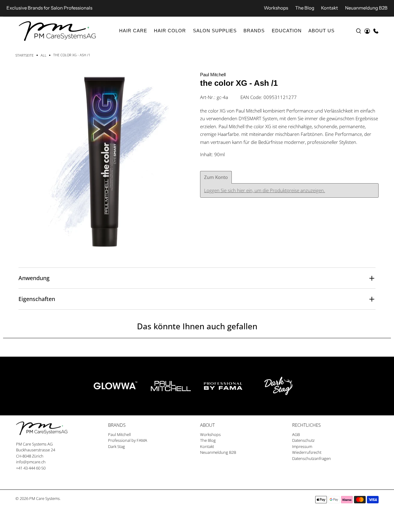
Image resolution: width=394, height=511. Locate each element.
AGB (296, 434)
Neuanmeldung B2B (366, 8)
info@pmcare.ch (31, 462)
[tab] (216, 177)
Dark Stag (116, 446)
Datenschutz (303, 440)
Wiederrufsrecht (306, 452)
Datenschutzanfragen (311, 458)
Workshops (276, 8)
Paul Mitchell (213, 74)
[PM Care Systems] (57, 31)
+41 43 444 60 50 (31, 468)
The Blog (304, 8)
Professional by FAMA (127, 440)
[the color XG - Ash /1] (104, 160)
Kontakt (329, 8)
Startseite (24, 55)
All (43, 55)
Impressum (302, 446)
